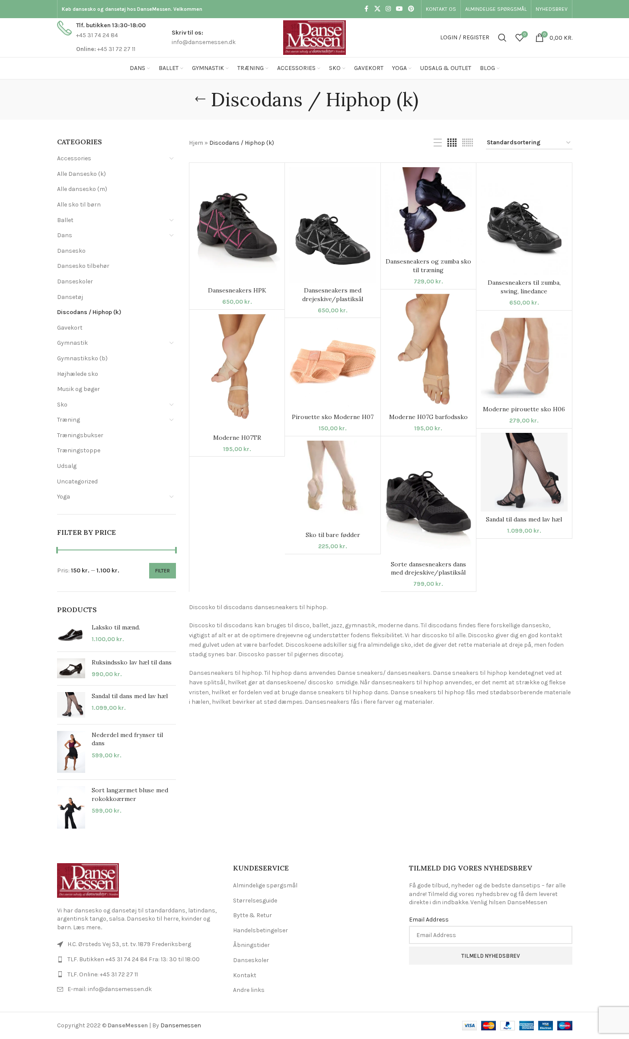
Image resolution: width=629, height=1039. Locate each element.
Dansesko (71, 250)
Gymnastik (72, 342)
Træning (68, 419)
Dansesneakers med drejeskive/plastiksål (332, 294)
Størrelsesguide (255, 900)
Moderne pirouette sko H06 (524, 409)
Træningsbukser (80, 435)
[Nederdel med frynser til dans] (71, 752)
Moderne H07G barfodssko (428, 417)
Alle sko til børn (79, 204)
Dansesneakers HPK (237, 290)
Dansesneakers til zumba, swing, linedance (524, 287)
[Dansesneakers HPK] (237, 225)
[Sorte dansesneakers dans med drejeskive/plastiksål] (428, 498)
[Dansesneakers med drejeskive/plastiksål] (332, 225)
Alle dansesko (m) (82, 189)
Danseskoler (75, 281)
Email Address (429, 919)
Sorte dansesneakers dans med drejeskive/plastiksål (428, 568)
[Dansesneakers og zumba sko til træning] (428, 210)
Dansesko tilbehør (83, 266)
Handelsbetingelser (260, 930)
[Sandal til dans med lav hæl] (71, 705)
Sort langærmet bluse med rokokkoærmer (130, 794)
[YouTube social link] (399, 9)
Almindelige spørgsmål (265, 885)
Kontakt (244, 975)
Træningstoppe (78, 450)
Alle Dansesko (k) (81, 174)
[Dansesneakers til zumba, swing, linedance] (524, 221)
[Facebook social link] (366, 9)
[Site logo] (314, 37)
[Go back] (200, 99)
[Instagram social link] (388, 9)
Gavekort (70, 327)
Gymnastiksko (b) (82, 358)
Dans (64, 235)
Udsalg (67, 466)
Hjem (196, 142)
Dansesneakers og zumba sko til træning (428, 265)
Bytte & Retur (252, 915)
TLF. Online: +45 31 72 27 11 (102, 974)
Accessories (74, 158)
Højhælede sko (77, 374)
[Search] (502, 37)
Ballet (65, 220)
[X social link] (377, 9)
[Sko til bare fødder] (332, 484)
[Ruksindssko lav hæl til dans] (71, 668)
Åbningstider (251, 945)
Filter (162, 571)
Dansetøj (70, 297)
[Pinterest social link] (411, 9)
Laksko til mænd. (116, 627)
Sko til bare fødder (333, 535)
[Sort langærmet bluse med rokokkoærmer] (71, 807)
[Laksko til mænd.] (71, 634)
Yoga (63, 496)
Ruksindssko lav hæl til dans (132, 662)
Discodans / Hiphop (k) (89, 312)
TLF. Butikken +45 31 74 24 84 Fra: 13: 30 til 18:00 (133, 959)
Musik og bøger (78, 389)
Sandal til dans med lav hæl (130, 696)
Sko (62, 404)
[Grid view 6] (467, 143)
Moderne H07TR (237, 438)
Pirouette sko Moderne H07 (333, 417)
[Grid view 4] (452, 143)
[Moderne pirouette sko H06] (524, 358)
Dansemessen (180, 1025)
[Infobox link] (101, 37)
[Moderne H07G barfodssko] (428, 352)
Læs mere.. (87, 927)
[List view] (438, 143)
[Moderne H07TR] (237, 372)
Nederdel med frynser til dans (127, 739)
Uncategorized (77, 481)
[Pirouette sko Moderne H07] (332, 365)
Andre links (249, 990)
